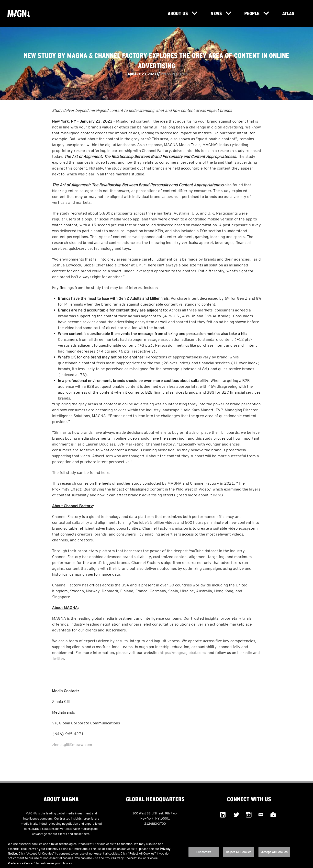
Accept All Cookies (274, 852)
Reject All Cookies (238, 852)
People (251, 13)
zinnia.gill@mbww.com (72, 744)
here (105, 472)
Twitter (58, 658)
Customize (203, 852)
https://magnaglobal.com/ (184, 652)
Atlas (288, 13)
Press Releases (174, 73)
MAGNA (26, 13)
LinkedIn (244, 652)
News (216, 13)
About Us (178, 13)
